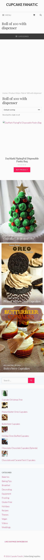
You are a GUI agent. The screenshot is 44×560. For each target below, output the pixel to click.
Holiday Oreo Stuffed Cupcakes (15, 436)
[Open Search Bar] (40, 15)
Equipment (6, 494)
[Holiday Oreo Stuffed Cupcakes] (5, 431)
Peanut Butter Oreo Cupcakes (14, 412)
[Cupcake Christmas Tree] (22, 241)
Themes (5, 514)
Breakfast (6, 485)
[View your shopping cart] (34, 15)
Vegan (4, 519)
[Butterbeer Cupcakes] (22, 371)
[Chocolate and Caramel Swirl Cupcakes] (5, 455)
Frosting (5, 498)
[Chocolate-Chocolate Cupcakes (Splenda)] (5, 443)
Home (5, 93)
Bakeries (5, 477)
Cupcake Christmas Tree (12, 399)
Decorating (7, 489)
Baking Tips (7, 481)
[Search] (31, 380)
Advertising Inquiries (32, 556)
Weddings (6, 527)
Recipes (5, 510)
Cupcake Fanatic (22, 4)
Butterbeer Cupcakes (11, 424)
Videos (5, 523)
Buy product (22, 170)
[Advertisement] (22, 63)
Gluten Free (7, 502)
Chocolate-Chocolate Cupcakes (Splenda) (19, 448)
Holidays (6, 506)
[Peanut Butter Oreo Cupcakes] (22, 303)
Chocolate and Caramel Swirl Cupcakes (18, 460)
